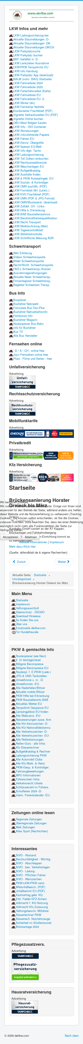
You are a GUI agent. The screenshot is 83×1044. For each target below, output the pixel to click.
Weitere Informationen (33, 542)
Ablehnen (31, 537)
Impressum (57, 542)
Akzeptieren (10, 537)
